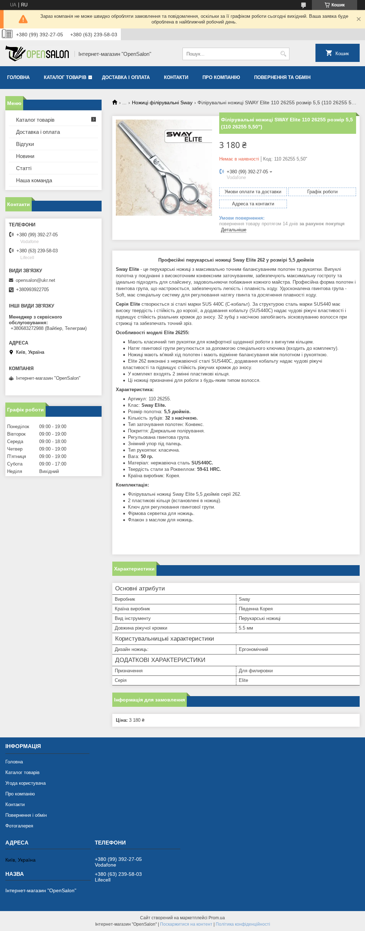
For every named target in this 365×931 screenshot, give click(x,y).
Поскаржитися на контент (186, 924)
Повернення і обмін (26, 815)
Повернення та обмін (282, 77)
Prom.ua (217, 917)
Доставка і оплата (126, 77)
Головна (18, 77)
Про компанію (221, 77)
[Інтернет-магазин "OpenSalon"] (37, 54)
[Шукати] (283, 54)
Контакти (176, 77)
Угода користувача (25, 783)
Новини (25, 156)
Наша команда (34, 180)
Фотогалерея (19, 826)
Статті (23, 168)
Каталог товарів (65, 77)
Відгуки (25, 144)
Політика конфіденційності (243, 924)
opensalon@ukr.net (35, 280)
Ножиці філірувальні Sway (162, 102)
